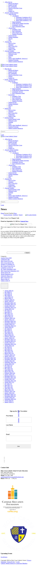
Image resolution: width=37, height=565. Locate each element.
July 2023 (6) (8, 347)
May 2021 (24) (9, 387)
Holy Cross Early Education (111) (10, 271)
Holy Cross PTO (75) (6, 277)
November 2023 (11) (10, 341)
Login (2, 135)
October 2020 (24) (10, 397)
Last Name (9, 425)
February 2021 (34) (10, 391)
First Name (9, 416)
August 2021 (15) (9, 382)
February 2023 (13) (10, 355)
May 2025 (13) (9, 313)
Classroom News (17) (6, 276)
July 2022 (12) (8, 365)
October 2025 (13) (10, 306)
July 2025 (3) (8, 310)
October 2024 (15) (10, 324)
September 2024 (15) (10, 326)
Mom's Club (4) (5, 279)
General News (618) (6, 258)
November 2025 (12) (10, 304)
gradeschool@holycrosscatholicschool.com (12, 477)
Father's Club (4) (5, 280)
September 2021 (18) (10, 381)
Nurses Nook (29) (5, 272)
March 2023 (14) (9, 353)
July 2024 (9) (8, 329)
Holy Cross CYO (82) (7, 261)
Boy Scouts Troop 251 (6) (8, 266)
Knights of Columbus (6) (7, 264)
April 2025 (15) (9, 315)
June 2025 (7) (8, 312)
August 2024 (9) (9, 327)
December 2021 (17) (10, 376)
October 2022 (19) (10, 361)
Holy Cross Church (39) (7, 263)
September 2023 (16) (10, 344)
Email (8, 434)
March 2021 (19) (9, 390)
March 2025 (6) (9, 316)
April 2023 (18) (9, 351)
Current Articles (8, 215)
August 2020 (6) (9, 400)
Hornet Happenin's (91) (7, 274)
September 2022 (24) (10, 362)
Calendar (18, 420)
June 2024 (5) (8, 330)
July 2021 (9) (8, 384)
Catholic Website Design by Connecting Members (14, 563)
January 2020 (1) (9, 402)
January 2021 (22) (9, 393)
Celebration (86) (5, 259)
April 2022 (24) (9, 370)
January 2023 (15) (9, 356)
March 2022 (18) (9, 371)
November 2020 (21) (10, 396)
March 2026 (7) (9, 298)
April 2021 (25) (9, 388)
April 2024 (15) (9, 333)
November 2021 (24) (10, 377)
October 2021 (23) (10, 379)
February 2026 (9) (9, 300)
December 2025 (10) (10, 303)
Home (2, 213)
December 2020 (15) (10, 394)
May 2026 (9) (8, 295)
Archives (15, 215)
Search (20, 215)
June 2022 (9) (8, 367)
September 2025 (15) (10, 307)
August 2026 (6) (9, 290)
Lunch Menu (18, 413)
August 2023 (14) (9, 345)
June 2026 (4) (8, 293)
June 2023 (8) (8, 348)
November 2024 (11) (10, 322)
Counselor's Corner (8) (7, 267)
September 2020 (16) (10, 399)
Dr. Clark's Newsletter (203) (8, 269)
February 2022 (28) (10, 373)
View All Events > (4, 557)
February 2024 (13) (10, 336)
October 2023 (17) (10, 342)
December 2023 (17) (10, 339)
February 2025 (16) (10, 318)
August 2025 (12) (9, 309)
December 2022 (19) (10, 358)
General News (24, 221)
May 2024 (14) (9, 332)
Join (18, 446)
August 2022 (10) (9, 364)
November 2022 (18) (10, 359)
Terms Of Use (11, 562)
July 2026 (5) (8, 292)
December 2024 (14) (10, 321)
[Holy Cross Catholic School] (9, 64)
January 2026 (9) (9, 301)
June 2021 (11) (9, 385)
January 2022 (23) (9, 374)
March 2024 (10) (9, 335)
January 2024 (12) (9, 338)
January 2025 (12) (9, 319)
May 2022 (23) (9, 368)
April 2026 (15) (9, 297)
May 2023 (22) (9, 350)
